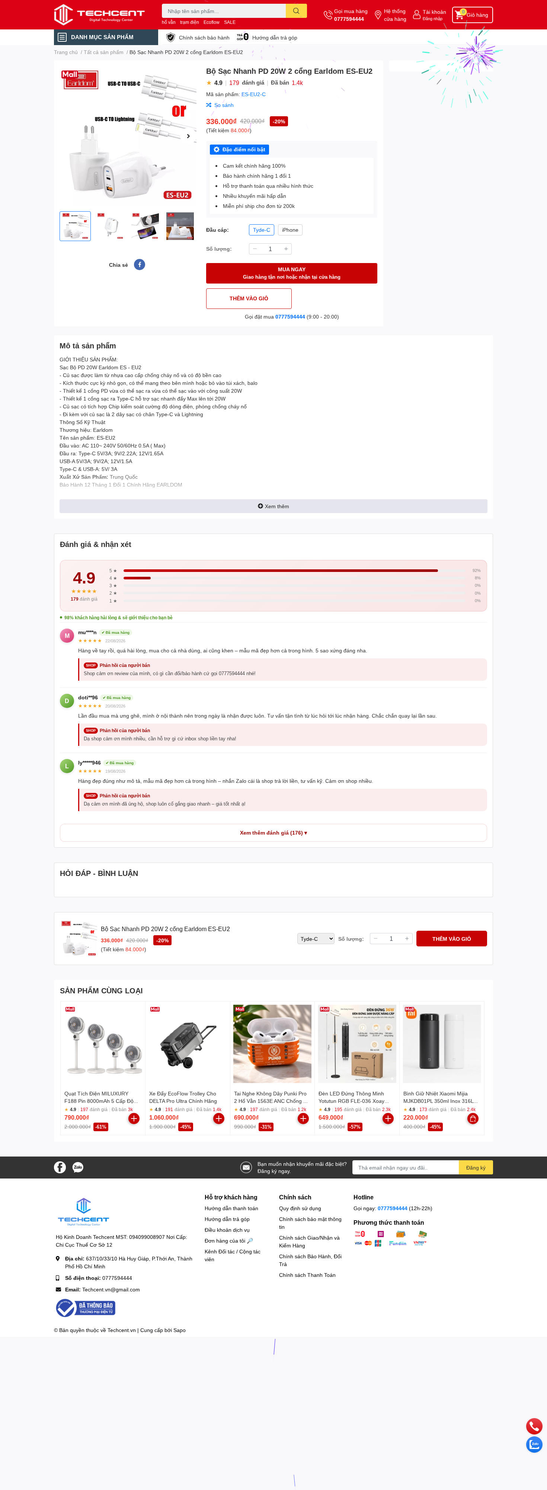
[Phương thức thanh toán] (391, 1238)
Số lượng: (219, 249)
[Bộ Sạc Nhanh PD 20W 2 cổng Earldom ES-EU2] (127, 135)
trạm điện (189, 22)
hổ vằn (169, 22)
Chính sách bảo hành (204, 37)
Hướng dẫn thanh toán (231, 1208)
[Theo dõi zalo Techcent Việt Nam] (78, 1167)
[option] (127, 135)
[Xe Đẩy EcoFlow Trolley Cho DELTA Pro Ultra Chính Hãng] (187, 1044)
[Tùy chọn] (473, 1118)
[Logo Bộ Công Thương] (85, 1307)
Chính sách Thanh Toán (307, 1275)
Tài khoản (434, 12)
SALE (230, 22)
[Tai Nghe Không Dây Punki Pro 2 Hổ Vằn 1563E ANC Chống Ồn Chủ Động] (272, 1044)
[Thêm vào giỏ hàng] (134, 1118)
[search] (296, 11)
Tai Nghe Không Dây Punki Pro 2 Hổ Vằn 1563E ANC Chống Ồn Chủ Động (272, 1100)
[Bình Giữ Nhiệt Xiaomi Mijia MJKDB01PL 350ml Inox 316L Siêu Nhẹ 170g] (442, 1044)
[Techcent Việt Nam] (100, 14)
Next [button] (188, 136)
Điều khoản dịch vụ (227, 1230)
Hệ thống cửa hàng (395, 15)
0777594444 (349, 19)
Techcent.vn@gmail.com (111, 1289)
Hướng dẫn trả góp (274, 37)
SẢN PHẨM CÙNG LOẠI (101, 990)
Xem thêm (277, 506)
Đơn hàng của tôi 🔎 (229, 1240)
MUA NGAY (291, 273)
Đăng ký (476, 1167)
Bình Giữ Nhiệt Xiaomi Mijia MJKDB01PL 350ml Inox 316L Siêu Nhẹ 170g (438, 1100)
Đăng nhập (432, 18)
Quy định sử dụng (300, 1208)
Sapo (179, 1330)
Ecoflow (212, 22)
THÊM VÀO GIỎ (249, 298)
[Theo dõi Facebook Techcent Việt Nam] (60, 1167)
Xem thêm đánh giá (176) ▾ (273, 833)
